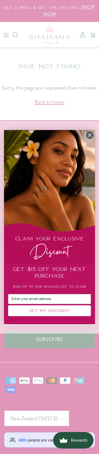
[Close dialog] (90, 135)
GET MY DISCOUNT (49, 310)
